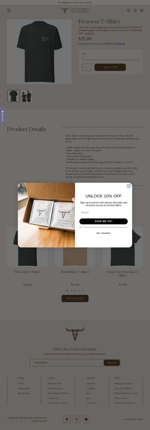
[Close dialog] (129, 186)
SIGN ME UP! (103, 221)
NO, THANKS (104, 233)
